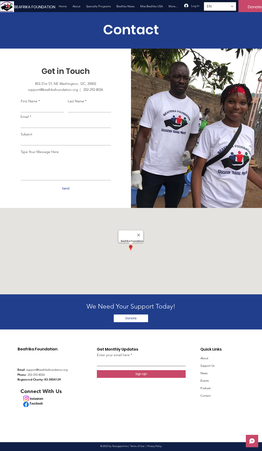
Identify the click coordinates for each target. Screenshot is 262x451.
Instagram (36, 398)
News (204, 373)
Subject (26, 134)
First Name (29, 101)
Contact (205, 395)
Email (25, 116)
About (204, 358)
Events (204, 380)
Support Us (207, 365)
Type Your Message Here (40, 152)
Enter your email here (113, 355)
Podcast (205, 388)
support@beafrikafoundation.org (47, 370)
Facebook (36, 403)
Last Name (76, 101)
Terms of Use (137, 446)
